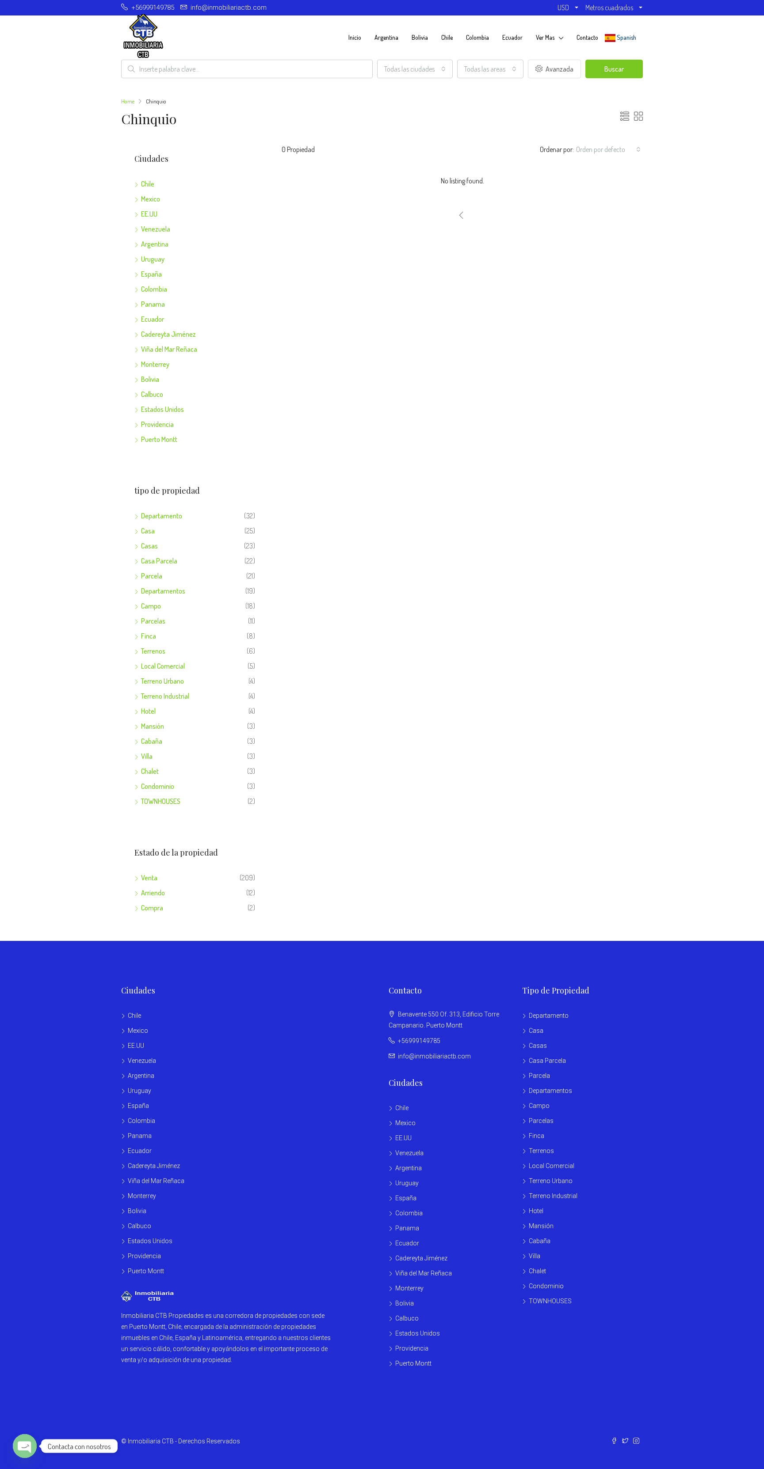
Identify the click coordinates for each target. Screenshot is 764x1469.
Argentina (386, 37)
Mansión (152, 726)
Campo (151, 605)
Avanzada (558, 69)
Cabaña (151, 741)
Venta (149, 877)
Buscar (614, 69)
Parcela (151, 575)
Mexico (150, 198)
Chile (447, 37)
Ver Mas (545, 37)
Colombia (477, 37)
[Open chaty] (25, 1446)
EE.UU (149, 213)
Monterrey (155, 364)
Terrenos (153, 651)
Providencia (157, 424)
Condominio (157, 786)
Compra (152, 907)
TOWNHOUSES (160, 801)
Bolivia (420, 37)
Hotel (148, 711)
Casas (149, 545)
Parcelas (153, 621)
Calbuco (152, 394)
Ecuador (512, 37)
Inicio (354, 37)
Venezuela (155, 229)
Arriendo (153, 892)
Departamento (161, 515)
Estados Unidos (162, 409)
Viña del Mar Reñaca (169, 349)
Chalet (150, 771)
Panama (153, 304)
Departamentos (163, 590)
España (151, 274)
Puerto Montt (159, 439)
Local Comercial (163, 666)
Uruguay (152, 259)
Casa (148, 530)
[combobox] (415, 69)
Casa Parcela (159, 560)
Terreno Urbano (162, 681)
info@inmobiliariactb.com (434, 1056)
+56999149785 (419, 1040)
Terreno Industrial (165, 696)
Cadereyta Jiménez (168, 334)
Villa (147, 756)
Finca (148, 636)
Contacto (587, 37)
